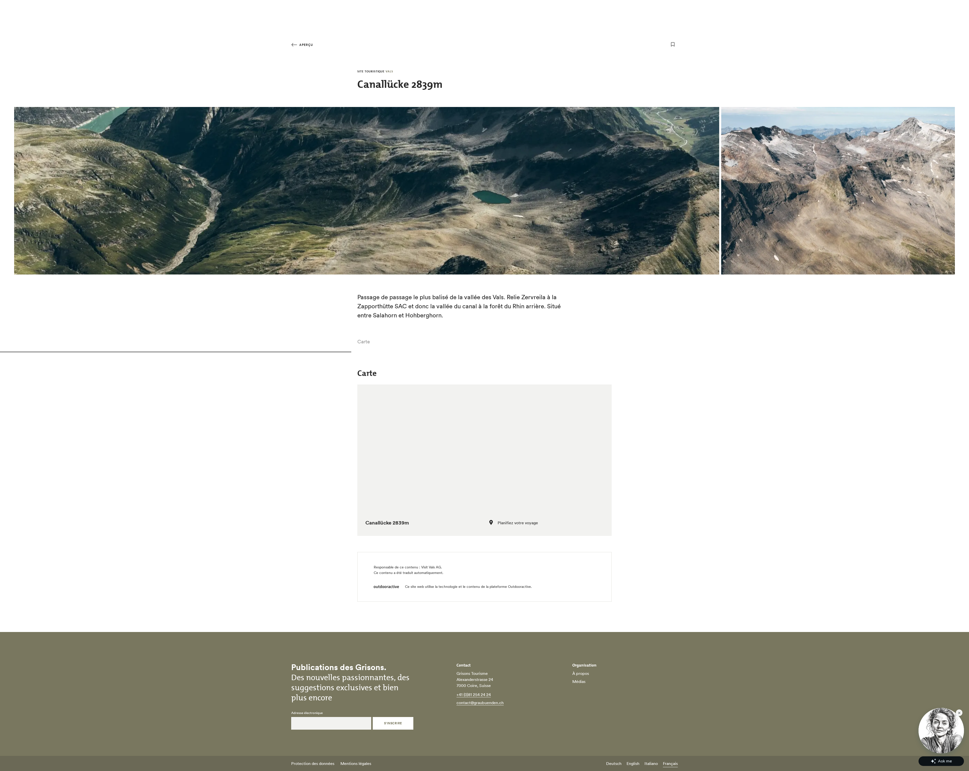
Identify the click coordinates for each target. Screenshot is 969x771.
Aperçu (305, 45)
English (633, 763)
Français (670, 763)
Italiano (651, 763)
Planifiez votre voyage (518, 522)
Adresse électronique (307, 713)
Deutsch (614, 763)
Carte (363, 341)
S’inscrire (393, 723)
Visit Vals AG (431, 567)
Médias (578, 681)
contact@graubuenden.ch (480, 702)
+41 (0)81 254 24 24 (473, 694)
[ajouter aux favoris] (673, 44)
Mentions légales (355, 763)
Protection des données (312, 763)
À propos (580, 673)
